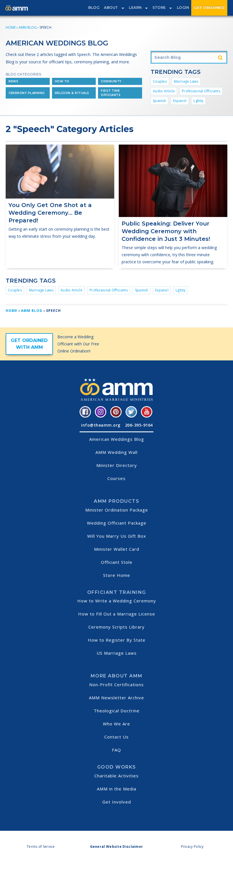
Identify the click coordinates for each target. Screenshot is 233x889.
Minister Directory (116, 465)
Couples (160, 81)
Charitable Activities (116, 776)
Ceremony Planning (27, 93)
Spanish (159, 100)
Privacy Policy (192, 846)
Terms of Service (41, 846)
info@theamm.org (100, 425)
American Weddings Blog (116, 439)
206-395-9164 (139, 425)
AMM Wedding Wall (116, 452)
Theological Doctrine (117, 710)
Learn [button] (135, 7)
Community (111, 81)
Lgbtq (198, 100)
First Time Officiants (110, 93)
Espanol (179, 100)
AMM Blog (27, 27)
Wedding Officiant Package (116, 523)
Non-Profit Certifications (116, 684)
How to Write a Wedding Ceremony (116, 601)
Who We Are (116, 724)
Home (11, 27)
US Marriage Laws (117, 653)
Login (183, 7)
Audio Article (164, 91)
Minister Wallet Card (116, 549)
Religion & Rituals (72, 93)
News (13, 81)
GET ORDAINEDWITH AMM (29, 344)
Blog (93, 7)
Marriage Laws (186, 81)
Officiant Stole (116, 562)
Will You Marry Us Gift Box (116, 536)
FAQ (116, 750)
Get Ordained (209, 7)
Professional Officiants (201, 91)
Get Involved (116, 802)
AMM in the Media (116, 789)
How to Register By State (116, 640)
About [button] (111, 7)
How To (62, 81)
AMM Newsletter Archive (116, 697)
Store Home (116, 575)
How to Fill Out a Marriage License (116, 614)
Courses (116, 478)
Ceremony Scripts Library (116, 627)
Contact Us (116, 737)
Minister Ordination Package (116, 510)
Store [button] (159, 7)
